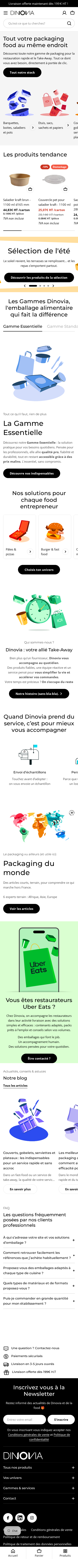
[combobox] (39, 23)
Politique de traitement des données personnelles (37, 1544)
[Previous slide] (24, 285)
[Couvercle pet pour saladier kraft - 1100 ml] (54, 179)
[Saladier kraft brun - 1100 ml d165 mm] (19, 179)
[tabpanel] (39, 407)
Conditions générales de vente (28, 1435)
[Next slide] (53, 285)
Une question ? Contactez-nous (35, 1348)
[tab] (22, 328)
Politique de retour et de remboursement (31, 1537)
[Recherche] (69, 23)
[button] (33, 286)
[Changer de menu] (5, 12)
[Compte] (64, 12)
